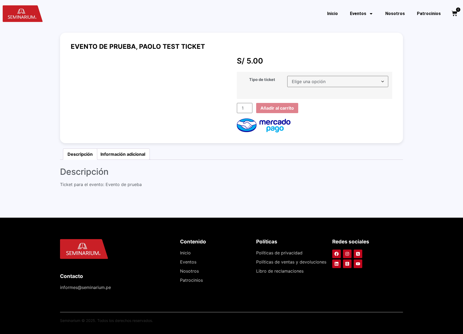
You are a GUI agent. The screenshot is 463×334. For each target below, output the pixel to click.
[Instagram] (347, 254)
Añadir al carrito (277, 108)
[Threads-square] (347, 263)
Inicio (332, 13)
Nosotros (395, 13)
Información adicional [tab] (122, 154)
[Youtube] (358, 263)
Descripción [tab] (80, 154)
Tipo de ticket (262, 79)
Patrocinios (429, 13)
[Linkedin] (336, 263)
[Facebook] (336, 254)
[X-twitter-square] (358, 254)
